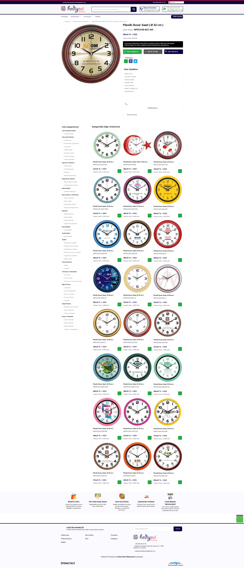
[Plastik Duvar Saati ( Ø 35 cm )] (107, 145)
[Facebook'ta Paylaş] (131, 61)
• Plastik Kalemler (68, 220)
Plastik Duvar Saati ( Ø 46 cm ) (164, 251)
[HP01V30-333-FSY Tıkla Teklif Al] (150, 438)
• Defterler (66, 172)
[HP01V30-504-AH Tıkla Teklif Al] (180, 482)
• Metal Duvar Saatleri (69, 243)
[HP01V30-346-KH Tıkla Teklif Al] (150, 260)
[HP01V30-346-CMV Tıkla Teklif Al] (119, 393)
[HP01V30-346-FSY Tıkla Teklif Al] (150, 215)
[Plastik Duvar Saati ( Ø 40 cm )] (137, 190)
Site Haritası (89, 535)
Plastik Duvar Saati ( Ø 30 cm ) (133, 428)
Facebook (114, 535)
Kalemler (65, 211)
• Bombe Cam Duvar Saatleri (71, 252)
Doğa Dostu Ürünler (68, 179)
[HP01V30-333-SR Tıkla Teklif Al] (180, 438)
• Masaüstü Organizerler (70, 207)
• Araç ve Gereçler (68, 294)
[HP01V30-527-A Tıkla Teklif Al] (150, 304)
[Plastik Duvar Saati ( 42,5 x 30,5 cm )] (137, 145)
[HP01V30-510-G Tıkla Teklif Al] (180, 304)
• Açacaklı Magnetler (69, 291)
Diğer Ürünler (66, 284)
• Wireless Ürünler (68, 153)
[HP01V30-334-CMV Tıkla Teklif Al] (119, 215)
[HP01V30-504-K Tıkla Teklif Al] (180, 260)
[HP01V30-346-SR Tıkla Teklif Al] (180, 215)
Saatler (67, 21)
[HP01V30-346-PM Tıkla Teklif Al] (119, 438)
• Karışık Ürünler (67, 297)
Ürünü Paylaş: (129, 58)
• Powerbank (66, 140)
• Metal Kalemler (67, 214)
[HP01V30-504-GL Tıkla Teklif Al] (119, 304)
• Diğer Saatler (67, 259)
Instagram (113, 538)
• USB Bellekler (67, 150)
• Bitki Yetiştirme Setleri (69, 182)
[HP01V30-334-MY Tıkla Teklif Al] (119, 171)
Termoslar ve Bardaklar (69, 271)
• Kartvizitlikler (67, 230)
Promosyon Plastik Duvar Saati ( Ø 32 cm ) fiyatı (138, 43)
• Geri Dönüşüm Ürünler (70, 185)
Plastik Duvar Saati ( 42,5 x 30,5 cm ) (135, 162)
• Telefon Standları (68, 159)
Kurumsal (87, 16)
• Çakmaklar (66, 287)
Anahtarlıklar (66, 233)
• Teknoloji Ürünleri (68, 156)
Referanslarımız (66, 538)
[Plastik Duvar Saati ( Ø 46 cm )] (168, 234)
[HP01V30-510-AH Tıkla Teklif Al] (150, 349)
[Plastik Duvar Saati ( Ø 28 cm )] (168, 278)
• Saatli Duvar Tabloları (69, 255)
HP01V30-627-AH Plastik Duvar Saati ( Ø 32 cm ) (109, 21)
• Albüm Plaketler (68, 323)
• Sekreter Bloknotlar (69, 191)
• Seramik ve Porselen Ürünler (72, 281)
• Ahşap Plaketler (68, 326)
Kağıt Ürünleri (66, 303)
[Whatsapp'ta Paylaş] (126, 61)
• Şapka (65, 265)
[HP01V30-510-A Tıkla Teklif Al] (119, 349)
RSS (86, 538)
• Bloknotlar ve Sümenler (70, 307)
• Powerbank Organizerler (70, 143)
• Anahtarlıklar (67, 236)
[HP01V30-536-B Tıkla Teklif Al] (150, 171)
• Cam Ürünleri (67, 278)
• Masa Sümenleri (68, 198)
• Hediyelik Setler (68, 134)
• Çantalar (65, 300)
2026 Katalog (178, 16)
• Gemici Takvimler (68, 313)
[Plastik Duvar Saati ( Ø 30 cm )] (137, 412)
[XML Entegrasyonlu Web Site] (91, 563)
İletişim (97, 16)
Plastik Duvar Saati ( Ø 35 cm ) (103, 162)
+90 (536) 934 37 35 (159, 2)
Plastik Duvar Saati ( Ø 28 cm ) (164, 295)
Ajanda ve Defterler (68, 162)
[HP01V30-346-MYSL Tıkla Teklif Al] (180, 393)
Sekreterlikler (66, 188)
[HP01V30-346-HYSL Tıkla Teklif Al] (150, 393)
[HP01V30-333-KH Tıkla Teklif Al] (119, 482)
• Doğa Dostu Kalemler (69, 223)
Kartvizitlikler (66, 227)
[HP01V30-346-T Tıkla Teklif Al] (150, 482)
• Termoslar (66, 275)
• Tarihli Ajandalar (68, 169)
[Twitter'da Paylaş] (135, 61)
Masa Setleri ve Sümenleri (70, 195)
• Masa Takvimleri (68, 310)
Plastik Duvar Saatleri (81, 21)
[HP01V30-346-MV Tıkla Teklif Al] (119, 260)
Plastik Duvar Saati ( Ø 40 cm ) (133, 206)
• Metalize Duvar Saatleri (70, 246)
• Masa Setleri (67, 201)
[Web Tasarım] (175, 563)
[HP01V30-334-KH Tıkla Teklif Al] (180, 349)
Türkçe (173, 2)
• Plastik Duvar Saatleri (69, 249)
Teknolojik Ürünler (68, 137)
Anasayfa (64, 16)
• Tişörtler (65, 268)
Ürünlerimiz (75, 16)
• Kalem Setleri (67, 217)
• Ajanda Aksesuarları (69, 175)
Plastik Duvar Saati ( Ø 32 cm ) (164, 162)
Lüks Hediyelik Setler (69, 130)
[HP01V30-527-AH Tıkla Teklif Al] (180, 171)
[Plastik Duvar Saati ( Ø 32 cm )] (168, 145)
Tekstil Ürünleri (67, 262)
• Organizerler (67, 166)
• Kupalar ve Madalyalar (70, 329)
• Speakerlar (66, 146)
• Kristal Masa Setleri (69, 204)
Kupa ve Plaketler (67, 316)
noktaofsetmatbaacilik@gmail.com (74, 2)
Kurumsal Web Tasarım (175, 565)
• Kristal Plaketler (68, 319)
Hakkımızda (65, 535)
